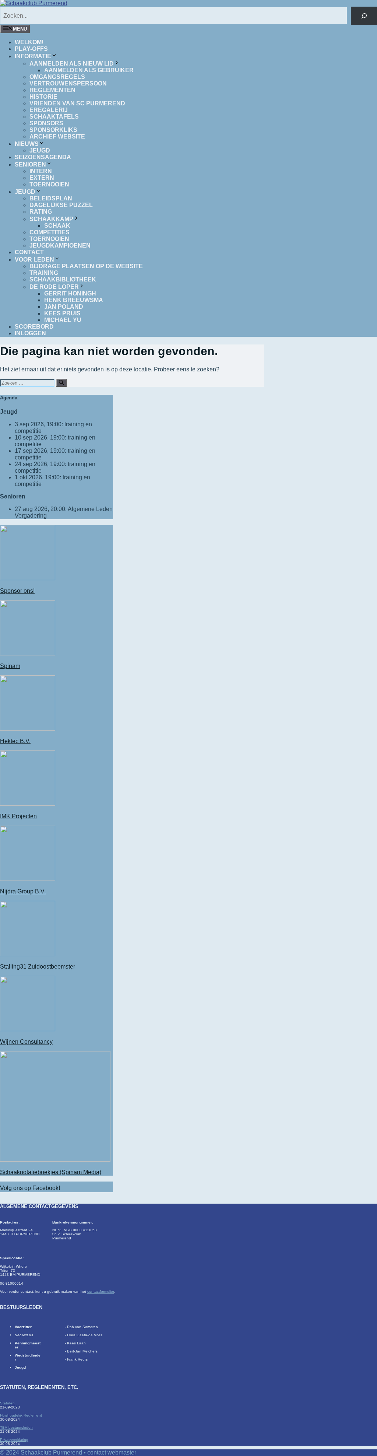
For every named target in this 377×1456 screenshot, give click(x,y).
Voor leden (34, 259)
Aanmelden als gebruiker (89, 70)
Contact (29, 252)
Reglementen (52, 90)
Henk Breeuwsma (73, 300)
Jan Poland (63, 307)
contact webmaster (111, 1452)
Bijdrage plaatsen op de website (86, 266)
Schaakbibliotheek (62, 279)
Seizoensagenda (43, 157)
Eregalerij (48, 110)
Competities (49, 232)
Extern (41, 178)
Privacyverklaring (14, 1440)
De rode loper (54, 287)
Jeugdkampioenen (60, 245)
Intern (40, 171)
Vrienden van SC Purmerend (77, 103)
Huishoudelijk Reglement (21, 1415)
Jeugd (39, 150)
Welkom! (29, 42)
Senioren (30, 164)
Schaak (57, 226)
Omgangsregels (57, 77)
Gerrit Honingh (70, 293)
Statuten (7, 1403)
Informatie (33, 56)
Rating (40, 212)
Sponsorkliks (53, 130)
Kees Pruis (62, 313)
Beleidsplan (50, 198)
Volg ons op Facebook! (30, 1188)
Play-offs (31, 49)
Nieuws (27, 144)
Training (43, 273)
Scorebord (34, 326)
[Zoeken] (364, 16)
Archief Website (57, 136)
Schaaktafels (54, 116)
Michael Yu (62, 320)
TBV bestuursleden (16, 1427)
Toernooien (49, 184)
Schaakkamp (51, 219)
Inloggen (30, 333)
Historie (43, 97)
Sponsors (46, 123)
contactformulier (100, 1291)
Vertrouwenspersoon (68, 83)
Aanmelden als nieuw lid (71, 63)
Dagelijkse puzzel (61, 205)
